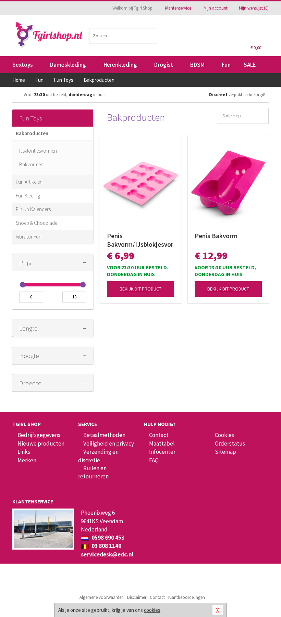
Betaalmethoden (104, 435)
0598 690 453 (107, 537)
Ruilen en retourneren (93, 472)
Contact (159, 435)
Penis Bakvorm (216, 236)
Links (23, 451)
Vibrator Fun (28, 236)
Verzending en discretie (98, 456)
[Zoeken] (152, 35)
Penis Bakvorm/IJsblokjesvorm (140, 240)
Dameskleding (68, 64)
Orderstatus (230, 443)
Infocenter (162, 451)
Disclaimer (136, 597)
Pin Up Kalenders (33, 209)
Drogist (163, 64)
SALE (250, 64)
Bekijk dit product (140, 289)
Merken (26, 460)
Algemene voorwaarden (102, 597)
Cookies (224, 435)
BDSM (197, 64)
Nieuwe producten (40, 443)
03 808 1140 (105, 546)
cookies (152, 610)
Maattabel (162, 443)
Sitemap (225, 451)
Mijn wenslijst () (253, 8)
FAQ (154, 460)
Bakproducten (32, 133)
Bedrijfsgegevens (38, 435)
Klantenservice (178, 8)
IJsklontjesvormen (38, 150)
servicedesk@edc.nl (107, 554)
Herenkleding (120, 64)
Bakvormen (31, 164)
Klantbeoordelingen (186, 597)
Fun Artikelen (29, 182)
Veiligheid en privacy (108, 443)
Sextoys (22, 64)
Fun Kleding (28, 195)
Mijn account (216, 8)
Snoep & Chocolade (36, 223)
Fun (226, 64)
